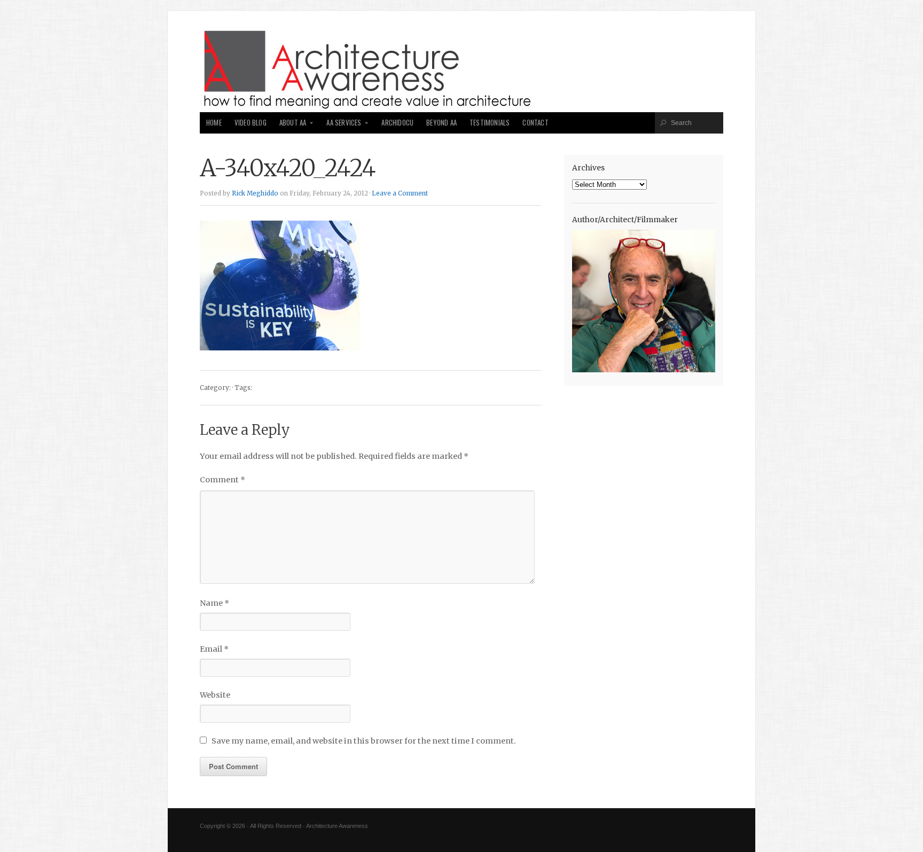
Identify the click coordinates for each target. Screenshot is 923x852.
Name (214, 603)
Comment (222, 479)
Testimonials (490, 123)
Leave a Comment (400, 193)
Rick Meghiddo (255, 193)
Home (214, 123)
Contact (535, 123)
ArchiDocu (397, 123)
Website (215, 695)
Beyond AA (441, 123)
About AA (293, 123)
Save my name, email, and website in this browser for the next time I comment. (364, 741)
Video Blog (250, 123)
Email (214, 649)
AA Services (343, 123)
